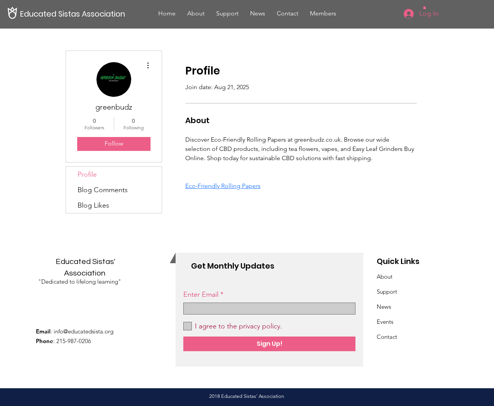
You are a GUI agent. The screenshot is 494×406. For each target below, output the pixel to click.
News (384, 306)
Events (385, 321)
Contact (387, 336)
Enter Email (200, 294)
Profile (87, 174)
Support (388, 291)
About (384, 276)
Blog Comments (103, 190)
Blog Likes (93, 205)
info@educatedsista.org (83, 331)
